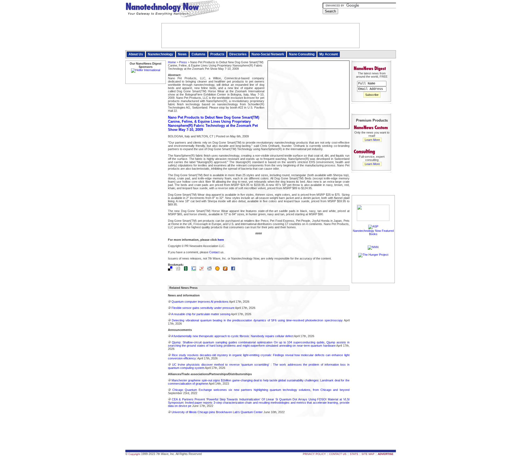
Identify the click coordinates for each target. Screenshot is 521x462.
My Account (328, 54)
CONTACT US (338, 453)
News (182, 54)
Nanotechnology (160, 54)
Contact (214, 252)
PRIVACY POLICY (314, 453)
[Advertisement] (373, 365)
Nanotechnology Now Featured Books (373, 232)
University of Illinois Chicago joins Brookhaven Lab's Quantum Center (217, 412)
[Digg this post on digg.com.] (179, 269)
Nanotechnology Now (172, 9)
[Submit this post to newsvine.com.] (187, 269)
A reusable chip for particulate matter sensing (200, 314)
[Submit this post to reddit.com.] (210, 269)
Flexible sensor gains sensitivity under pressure (202, 307)
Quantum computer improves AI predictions (199, 301)
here (221, 239)
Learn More (372, 139)
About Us (136, 54)
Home (172, 62)
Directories (238, 54)
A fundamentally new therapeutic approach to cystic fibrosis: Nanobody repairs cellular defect (232, 336)
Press (183, 62)
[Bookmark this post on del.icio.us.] (171, 269)
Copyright (134, 453)
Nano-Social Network (268, 54)
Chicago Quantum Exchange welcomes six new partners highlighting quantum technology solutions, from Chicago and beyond (261, 389)
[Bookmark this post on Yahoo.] (203, 269)
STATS (354, 453)
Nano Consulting (301, 54)
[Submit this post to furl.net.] (226, 269)
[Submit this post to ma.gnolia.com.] (218, 269)
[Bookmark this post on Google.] (195, 269)
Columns (198, 54)
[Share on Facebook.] (234, 269)
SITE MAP (367, 453)
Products (217, 54)
